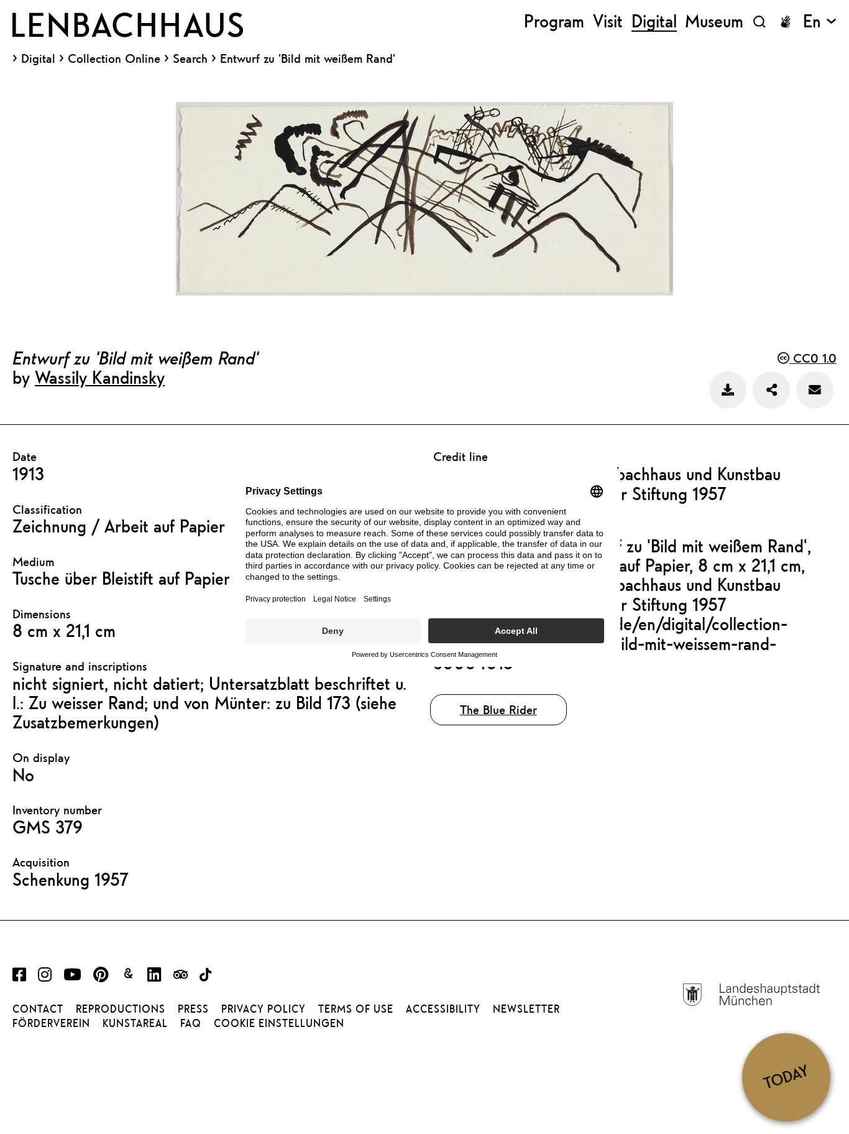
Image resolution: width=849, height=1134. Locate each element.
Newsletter (526, 1009)
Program (554, 21)
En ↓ (820, 21)
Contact (37, 1009)
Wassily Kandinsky (100, 377)
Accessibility (443, 1009)
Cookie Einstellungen (279, 1023)
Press (193, 1009)
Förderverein (51, 1023)
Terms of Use (355, 1009)
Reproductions (120, 1009)
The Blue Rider (498, 709)
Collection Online (114, 58)
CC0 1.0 (813, 358)
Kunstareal (135, 1023)
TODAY (785, 1077)
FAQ (190, 1023)
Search (190, 58)
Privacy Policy (263, 1009)
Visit (608, 21)
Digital (38, 58)
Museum (714, 21)
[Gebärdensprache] (785, 21)
